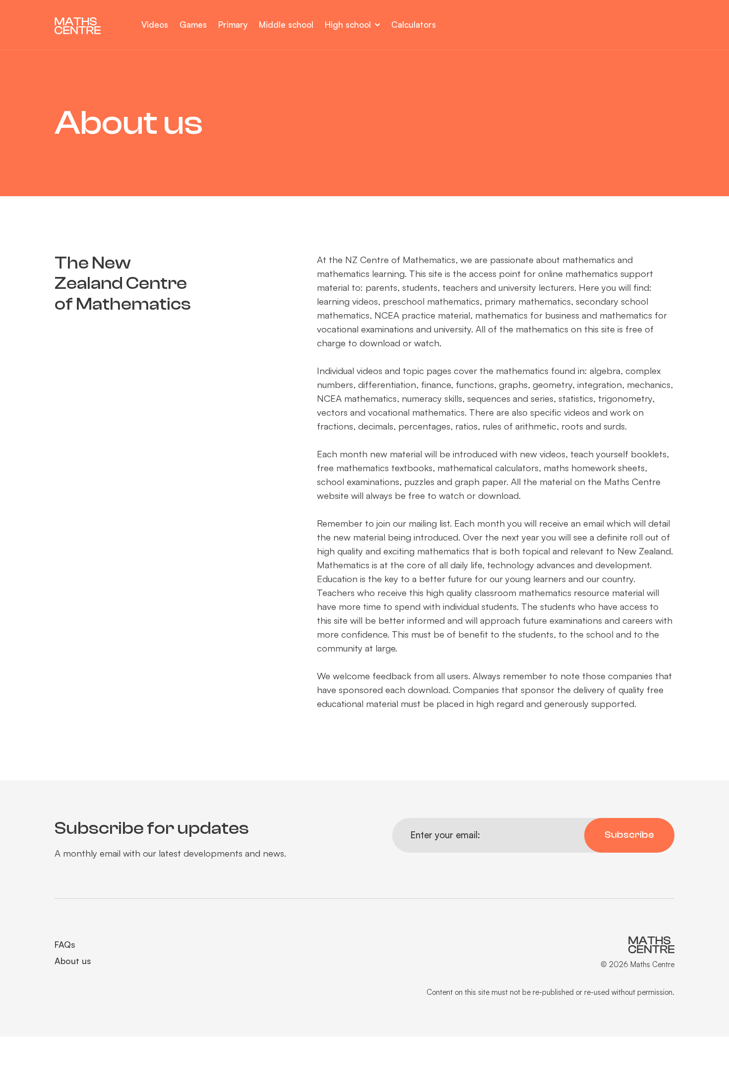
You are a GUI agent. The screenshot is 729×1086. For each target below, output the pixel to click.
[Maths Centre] (85, 25)
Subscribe (629, 834)
